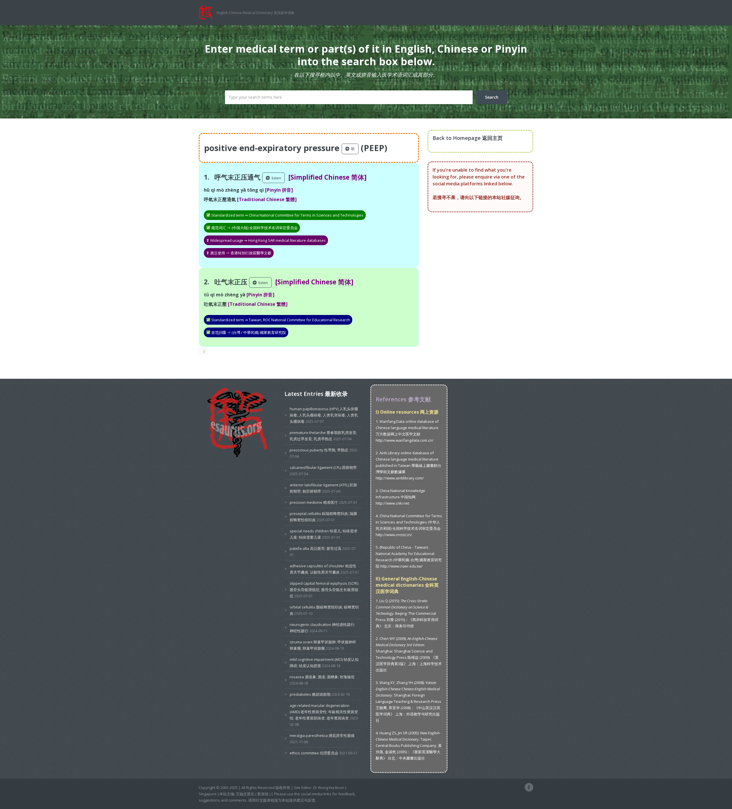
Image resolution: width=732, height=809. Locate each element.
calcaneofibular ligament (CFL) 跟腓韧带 (323, 467)
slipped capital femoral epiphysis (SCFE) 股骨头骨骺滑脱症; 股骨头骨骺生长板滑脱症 (324, 589)
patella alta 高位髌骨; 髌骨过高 (315, 548)
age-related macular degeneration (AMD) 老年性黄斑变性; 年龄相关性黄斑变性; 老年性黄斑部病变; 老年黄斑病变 (324, 712)
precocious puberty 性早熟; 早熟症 (319, 450)
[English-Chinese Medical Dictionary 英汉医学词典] (208, 12)
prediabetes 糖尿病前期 (310, 694)
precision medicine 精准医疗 (314, 502)
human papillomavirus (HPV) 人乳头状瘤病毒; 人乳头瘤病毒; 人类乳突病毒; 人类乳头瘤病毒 (324, 415)
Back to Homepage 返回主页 (468, 137)
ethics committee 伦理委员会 (314, 753)
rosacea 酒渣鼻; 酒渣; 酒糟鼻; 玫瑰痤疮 (322, 676)
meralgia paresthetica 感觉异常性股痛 (322, 735)
